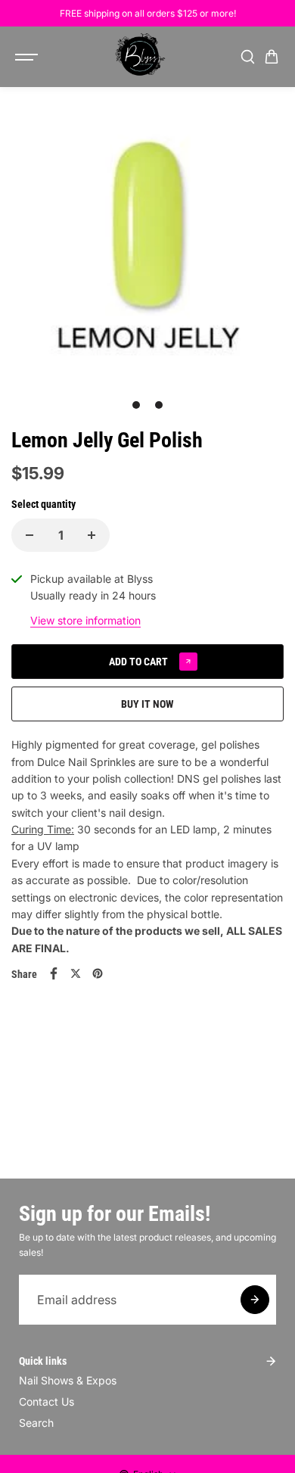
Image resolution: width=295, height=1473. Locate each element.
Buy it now (147, 704)
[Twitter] (76, 973)
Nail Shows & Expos (67, 1380)
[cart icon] (271, 57)
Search (36, 1422)
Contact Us (46, 1401)
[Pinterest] (97, 973)
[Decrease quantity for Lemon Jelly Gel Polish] (29, 535)
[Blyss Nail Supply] (140, 56)
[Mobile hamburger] (28, 56)
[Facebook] (54, 973)
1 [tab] (136, 405)
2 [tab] (159, 405)
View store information (85, 620)
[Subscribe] (255, 1299)
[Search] (247, 57)
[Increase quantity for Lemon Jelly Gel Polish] (91, 535)
